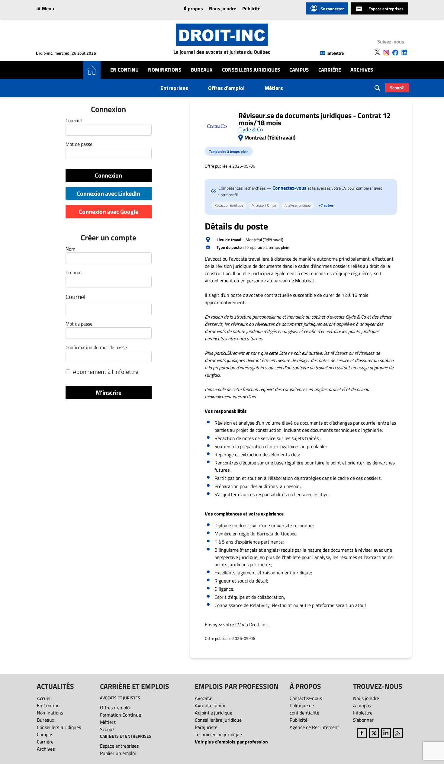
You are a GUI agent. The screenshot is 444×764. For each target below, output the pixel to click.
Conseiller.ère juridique (218, 720)
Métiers (274, 88)
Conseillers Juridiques (251, 70)
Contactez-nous (306, 698)
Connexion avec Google (108, 211)
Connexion (108, 175)
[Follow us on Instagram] (386, 52)
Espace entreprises (386, 8)
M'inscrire (108, 392)
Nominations (164, 70)
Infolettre (335, 53)
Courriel (75, 296)
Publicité (251, 8)
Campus (299, 70)
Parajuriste (206, 727)
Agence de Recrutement (314, 727)
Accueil (44, 698)
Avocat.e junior (210, 705)
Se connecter (332, 8)
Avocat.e (203, 698)
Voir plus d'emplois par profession (231, 741)
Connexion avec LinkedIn (108, 193)
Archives (361, 70)
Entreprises (174, 88)
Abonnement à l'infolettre (105, 371)
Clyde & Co (250, 129)
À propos (193, 8)
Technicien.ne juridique (218, 734)
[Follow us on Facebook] (395, 52)
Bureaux (202, 70)
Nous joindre (222, 8)
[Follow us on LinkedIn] (404, 52)
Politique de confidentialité (304, 709)
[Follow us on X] (377, 52)
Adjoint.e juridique (213, 712)
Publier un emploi (118, 753)
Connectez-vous (289, 187)
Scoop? (397, 87)
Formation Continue (120, 714)
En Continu (124, 70)
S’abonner (363, 720)
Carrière (329, 70)
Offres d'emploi (226, 88)
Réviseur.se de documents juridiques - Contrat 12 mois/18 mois (314, 119)
